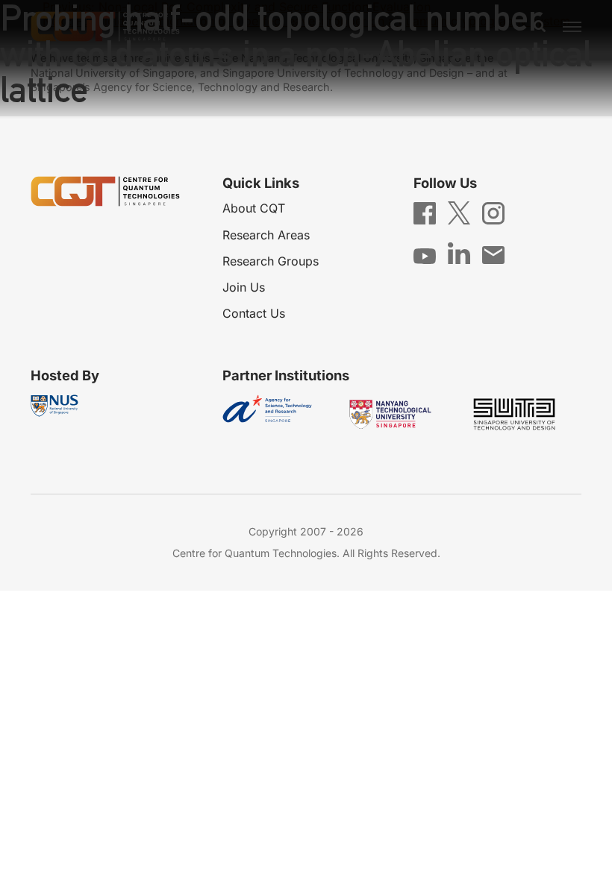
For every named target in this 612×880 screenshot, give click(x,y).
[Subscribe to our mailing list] (493, 253)
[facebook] (424, 211)
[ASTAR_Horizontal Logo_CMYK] (278, 415)
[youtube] (424, 255)
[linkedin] (459, 252)
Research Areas (266, 234)
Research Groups (270, 261)
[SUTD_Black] (525, 415)
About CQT (253, 208)
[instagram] (493, 211)
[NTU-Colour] (402, 415)
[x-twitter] (459, 211)
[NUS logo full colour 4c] (54, 406)
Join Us (243, 287)
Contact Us (253, 313)
